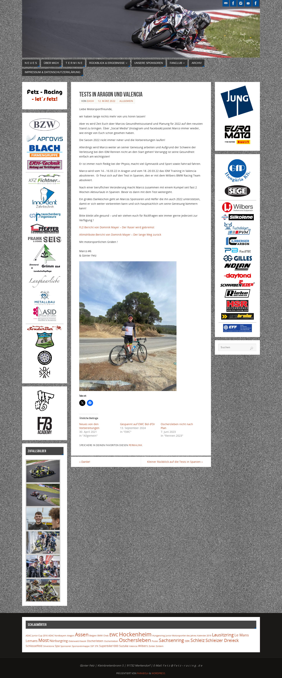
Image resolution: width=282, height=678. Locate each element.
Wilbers (143, 646)
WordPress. (159, 673)
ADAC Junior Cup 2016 (37, 635)
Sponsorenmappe (81, 646)
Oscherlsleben (111, 641)
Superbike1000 (108, 646)
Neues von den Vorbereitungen (89, 426)
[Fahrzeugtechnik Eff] (237, 331)
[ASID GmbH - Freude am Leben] (44, 320)
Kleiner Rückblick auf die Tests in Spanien (175, 462)
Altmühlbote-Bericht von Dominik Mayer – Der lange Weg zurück (120, 234)
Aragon (70, 635)
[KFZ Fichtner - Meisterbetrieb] (44, 183)
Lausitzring (223, 635)
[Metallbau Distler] (44, 304)
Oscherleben (95, 641)
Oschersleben (135, 640)
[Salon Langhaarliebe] (44, 288)
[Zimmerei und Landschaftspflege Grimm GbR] (44, 271)
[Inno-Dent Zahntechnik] (44, 208)
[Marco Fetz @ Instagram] (240, 3)
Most (43, 640)
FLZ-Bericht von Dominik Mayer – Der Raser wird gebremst (116, 227)
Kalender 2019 (204, 635)
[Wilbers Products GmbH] (237, 212)
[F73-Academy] (44, 434)
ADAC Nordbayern (57, 635)
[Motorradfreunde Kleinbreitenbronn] (44, 348)
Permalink (135, 445)
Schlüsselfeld (34, 646)
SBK (187, 641)
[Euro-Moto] (237, 145)
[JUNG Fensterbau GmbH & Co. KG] (237, 117)
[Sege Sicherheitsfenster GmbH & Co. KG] (237, 196)
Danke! (84, 462)
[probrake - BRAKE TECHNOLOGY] (237, 318)
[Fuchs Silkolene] (237, 219)
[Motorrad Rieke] (237, 297)
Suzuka (123, 646)
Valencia (133, 646)
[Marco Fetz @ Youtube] (248, 3)
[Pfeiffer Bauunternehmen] (44, 233)
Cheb (106, 635)
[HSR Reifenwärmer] (237, 311)
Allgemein (126, 100)
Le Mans (241, 635)
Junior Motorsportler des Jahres (181, 635)
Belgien (93, 635)
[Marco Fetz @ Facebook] (255, 3)
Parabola (143, 673)
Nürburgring (58, 640)
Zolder (152, 646)
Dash (90, 100)
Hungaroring (158, 635)
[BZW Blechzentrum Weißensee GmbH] (44, 132)
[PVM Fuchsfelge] (237, 234)
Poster (155, 641)
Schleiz (197, 640)
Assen (82, 634)
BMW (100, 635)
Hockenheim (135, 634)
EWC (113, 635)
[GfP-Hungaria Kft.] (237, 182)
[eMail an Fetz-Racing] (226, 3)
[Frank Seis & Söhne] (44, 241)
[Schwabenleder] (237, 285)
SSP (92, 646)
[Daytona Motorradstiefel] (237, 278)
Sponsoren (65, 646)
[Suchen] (251, 348)
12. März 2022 (106, 100)
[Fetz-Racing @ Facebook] (233, 3)
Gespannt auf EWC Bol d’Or (137, 424)
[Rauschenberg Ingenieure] (44, 221)
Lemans (32, 640)
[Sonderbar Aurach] (44, 329)
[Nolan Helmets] (237, 270)
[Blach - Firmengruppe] (44, 158)
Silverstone (48, 646)
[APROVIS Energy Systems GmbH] (44, 141)
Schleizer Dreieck (222, 640)
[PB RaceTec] (237, 253)
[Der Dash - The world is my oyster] (44, 377)
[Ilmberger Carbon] (237, 245)
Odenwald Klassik (77, 641)
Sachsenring (171, 640)
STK (96, 646)
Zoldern (159, 646)
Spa (57, 646)
